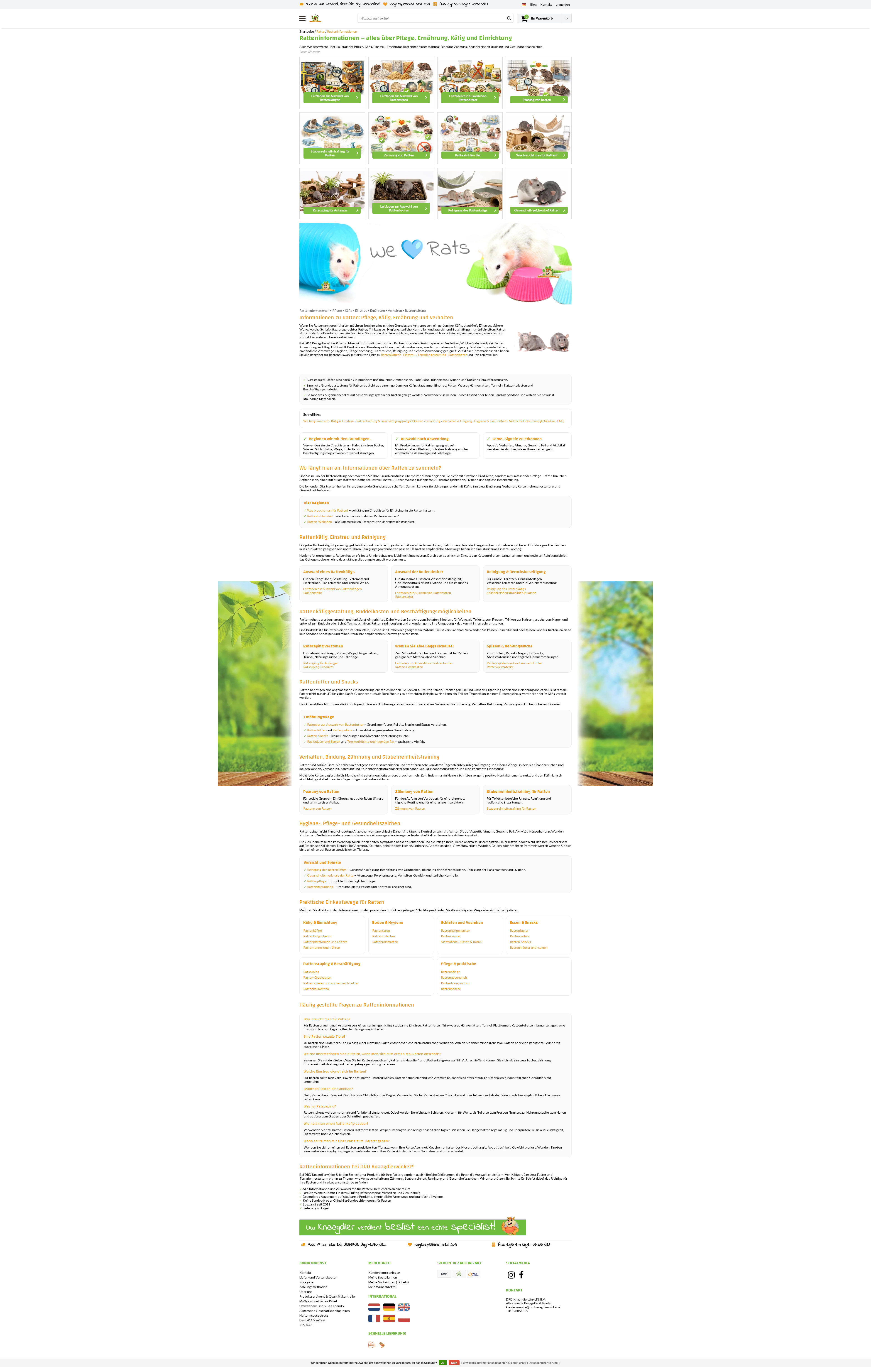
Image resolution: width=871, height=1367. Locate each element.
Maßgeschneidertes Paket (318, 1301)
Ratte (320, 31)
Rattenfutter (457, 355)
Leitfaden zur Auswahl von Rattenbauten (424, 663)
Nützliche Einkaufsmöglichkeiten (532, 421)
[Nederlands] (374, 1309)
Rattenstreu (404, 596)
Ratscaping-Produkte (318, 667)
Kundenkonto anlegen (384, 1272)
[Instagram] (511, 1275)
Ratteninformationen (342, 31)
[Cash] (459, 1274)
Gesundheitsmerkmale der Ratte (330, 875)
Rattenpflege (316, 881)
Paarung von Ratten (317, 808)
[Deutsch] (524, 4)
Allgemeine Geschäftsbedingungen (324, 1311)
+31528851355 (517, 1311)
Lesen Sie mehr (309, 52)
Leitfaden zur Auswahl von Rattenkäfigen (332, 589)
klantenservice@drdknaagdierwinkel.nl (533, 1307)
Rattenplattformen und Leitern (325, 942)
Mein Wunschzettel (382, 1287)
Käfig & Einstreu (342, 421)
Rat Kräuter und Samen (323, 741)
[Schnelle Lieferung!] (371, 1345)
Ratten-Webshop (319, 522)
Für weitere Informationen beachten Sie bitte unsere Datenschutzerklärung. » (510, 1363)
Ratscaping (311, 972)
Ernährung (433, 421)
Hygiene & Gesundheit (490, 421)
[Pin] (473, 1274)
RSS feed (305, 1325)
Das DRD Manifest (312, 1320)
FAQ (560, 421)
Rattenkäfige (312, 593)
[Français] (374, 1321)
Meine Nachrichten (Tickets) (388, 1282)
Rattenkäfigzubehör (317, 936)
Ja (442, 1363)
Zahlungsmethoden (313, 1287)
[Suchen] (509, 18)
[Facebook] (521, 1275)
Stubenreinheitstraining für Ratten (511, 593)
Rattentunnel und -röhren (321, 947)
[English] (404, 1309)
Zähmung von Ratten (410, 808)
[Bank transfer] (444, 1274)
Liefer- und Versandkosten (318, 1277)
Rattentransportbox (455, 983)
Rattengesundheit (320, 887)
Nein (454, 1363)
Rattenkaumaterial (500, 667)
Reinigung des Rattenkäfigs (506, 589)
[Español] (389, 1321)
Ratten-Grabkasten (409, 667)
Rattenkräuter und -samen (529, 947)
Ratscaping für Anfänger (320, 663)
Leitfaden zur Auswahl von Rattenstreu (423, 593)
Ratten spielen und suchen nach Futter (514, 663)
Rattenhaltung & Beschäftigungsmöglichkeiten (389, 421)
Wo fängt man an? (316, 421)
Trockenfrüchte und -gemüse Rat (370, 741)
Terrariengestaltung (431, 355)
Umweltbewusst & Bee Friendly (321, 1306)
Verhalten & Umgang (457, 421)
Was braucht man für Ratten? (327, 510)
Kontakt (305, 1272)
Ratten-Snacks (317, 736)
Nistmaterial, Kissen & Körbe (461, 942)
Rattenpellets (342, 730)
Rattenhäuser (451, 936)
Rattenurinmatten (385, 942)
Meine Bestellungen (382, 1277)
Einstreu (409, 355)
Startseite (306, 31)
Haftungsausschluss (313, 1315)
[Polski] (404, 1321)
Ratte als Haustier (320, 516)
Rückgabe (306, 1282)
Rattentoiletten (383, 936)
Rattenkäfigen (391, 355)
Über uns (305, 1292)
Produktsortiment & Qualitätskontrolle (327, 1296)
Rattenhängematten (455, 930)
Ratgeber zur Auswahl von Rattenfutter (335, 724)
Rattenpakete (451, 989)
